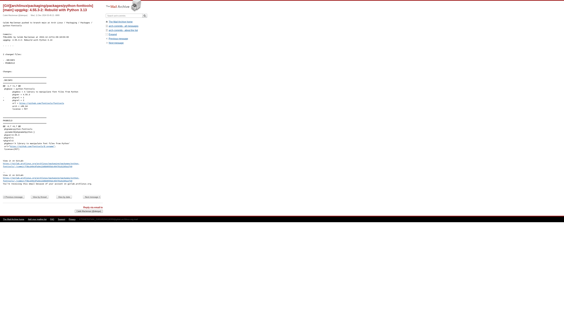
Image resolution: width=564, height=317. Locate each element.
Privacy (72, 219)
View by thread (40, 197)
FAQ (52, 219)
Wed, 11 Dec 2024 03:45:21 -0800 (45, 15)
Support (61, 219)
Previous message (14, 197)
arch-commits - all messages (123, 26)
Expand (113, 34)
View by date (64, 197)
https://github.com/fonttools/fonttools (41, 103)
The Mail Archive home (121, 22)
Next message (91, 197)
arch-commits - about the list (123, 30)
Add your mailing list (37, 219)
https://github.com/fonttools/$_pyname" (32, 146)
